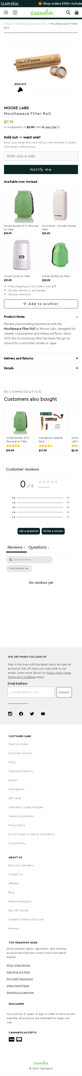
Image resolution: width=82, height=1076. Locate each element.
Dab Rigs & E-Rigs (18, 972)
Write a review (53, 531)
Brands (13, 780)
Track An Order (18, 744)
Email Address (17, 683)
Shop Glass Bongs (18, 965)
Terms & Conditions (21, 816)
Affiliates (13, 883)
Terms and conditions (22, 677)
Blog (11, 892)
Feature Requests (19, 901)
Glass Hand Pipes (18, 985)
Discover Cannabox (21, 865)
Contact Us (15, 874)
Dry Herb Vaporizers (20, 979)
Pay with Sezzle (18, 910)
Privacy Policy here (59, 673)
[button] (41, 127)
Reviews (13, 928)
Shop (8, 23)
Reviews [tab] (16, 547)
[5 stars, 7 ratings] (14, 445)
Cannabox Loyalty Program (25, 807)
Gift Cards (14, 798)
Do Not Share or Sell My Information (31, 834)
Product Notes (14, 316)
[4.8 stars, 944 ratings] (46, 445)
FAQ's (12, 762)
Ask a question (28, 531)
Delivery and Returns (18, 358)
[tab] (39, 548)
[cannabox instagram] (15, 12)
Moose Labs (16, 108)
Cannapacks (16, 789)
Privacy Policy (16, 825)
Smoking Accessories (31, 23)
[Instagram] (10, 714)
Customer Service (20, 753)
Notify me (41, 169)
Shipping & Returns (20, 771)
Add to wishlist (43, 304)
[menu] (6, 12)
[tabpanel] (41, 591)
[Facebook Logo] (21, 714)
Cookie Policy (17, 843)
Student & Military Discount (25, 919)
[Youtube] (43, 714)
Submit (64, 692)
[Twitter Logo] (32, 714)
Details (9, 368)
